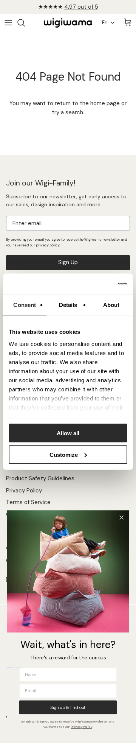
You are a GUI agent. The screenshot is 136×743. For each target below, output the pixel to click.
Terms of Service (28, 502)
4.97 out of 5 (81, 7)
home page (105, 103)
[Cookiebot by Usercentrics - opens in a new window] (96, 284)
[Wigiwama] (68, 23)
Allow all (68, 433)
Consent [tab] (24, 305)
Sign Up (68, 262)
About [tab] (111, 305)
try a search (67, 112)
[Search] (25, 22)
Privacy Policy (24, 490)
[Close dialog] (121, 517)
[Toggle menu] (8, 22)
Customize (63, 454)
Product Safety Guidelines (40, 478)
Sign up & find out (67, 707)
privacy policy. (48, 245)
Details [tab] (68, 305)
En (105, 22)
